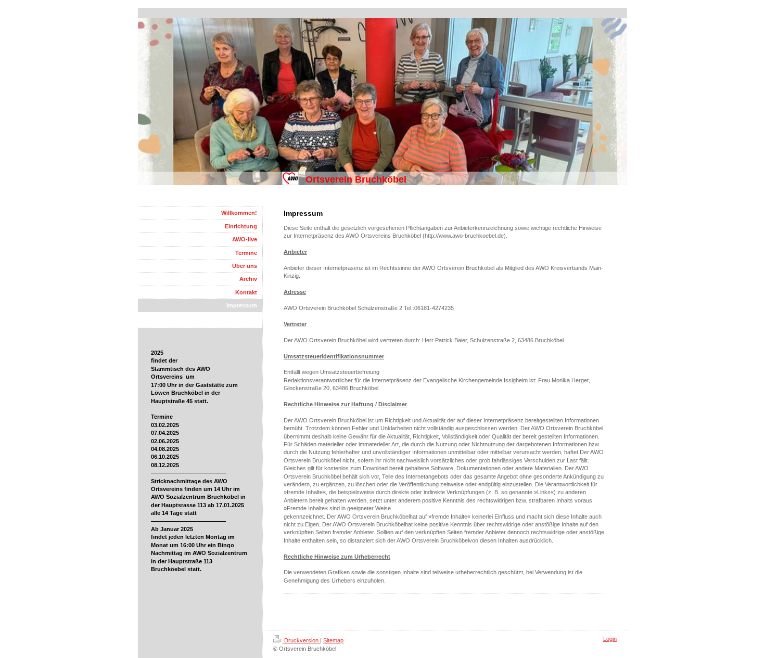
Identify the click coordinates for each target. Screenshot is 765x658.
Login (610, 639)
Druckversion (301, 640)
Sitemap (333, 640)
